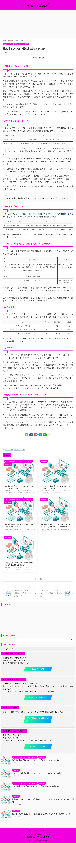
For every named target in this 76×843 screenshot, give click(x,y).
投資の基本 (17, 450)
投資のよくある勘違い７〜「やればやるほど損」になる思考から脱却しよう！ (41, 814)
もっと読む (39, 579)
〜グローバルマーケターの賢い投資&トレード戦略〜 (38, 834)
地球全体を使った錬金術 (37, 6)
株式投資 (22, 450)
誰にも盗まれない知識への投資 (37, 719)
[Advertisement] (38, 24)
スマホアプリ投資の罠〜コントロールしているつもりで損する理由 (37, 773)
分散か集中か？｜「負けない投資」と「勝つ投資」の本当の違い (36, 786)
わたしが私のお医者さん (38, 697)
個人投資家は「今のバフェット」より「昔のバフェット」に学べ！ (37, 760)
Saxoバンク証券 (38, 669)
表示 (41, 58)
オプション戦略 (9, 450)
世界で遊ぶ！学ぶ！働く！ (38, 746)
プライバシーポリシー (33, 831)
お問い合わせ (44, 831)
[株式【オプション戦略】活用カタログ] (40, 434)
